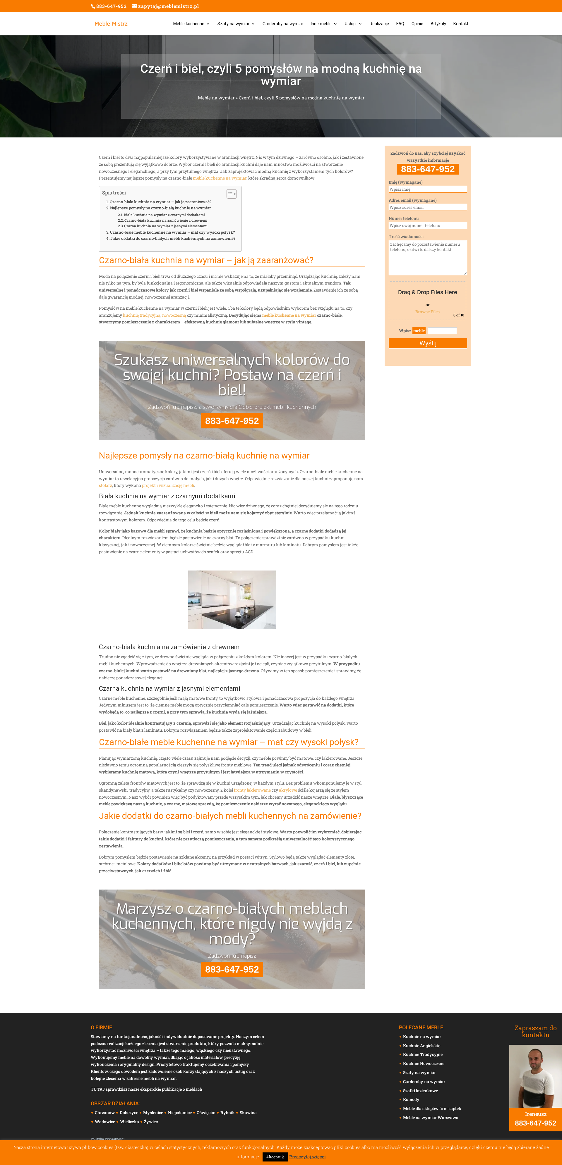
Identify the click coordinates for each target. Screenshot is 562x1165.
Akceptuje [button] (275, 1156)
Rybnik (228, 1112)
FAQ (400, 24)
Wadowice (105, 1121)
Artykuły (438, 24)
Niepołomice (180, 1112)
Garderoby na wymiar (283, 24)
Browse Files (427, 311)
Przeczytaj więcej (307, 1156)
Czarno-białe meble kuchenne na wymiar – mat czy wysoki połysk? (172, 232)
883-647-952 (111, 6)
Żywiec (151, 1121)
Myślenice (153, 1112)
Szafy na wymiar (233, 24)
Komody (411, 1099)
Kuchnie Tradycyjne (423, 1054)
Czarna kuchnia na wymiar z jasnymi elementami (166, 225)
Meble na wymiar (216, 98)
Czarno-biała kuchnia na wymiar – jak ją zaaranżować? (160, 201)
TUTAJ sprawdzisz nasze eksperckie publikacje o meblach (146, 1089)
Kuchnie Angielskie (421, 1045)
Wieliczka (130, 1121)
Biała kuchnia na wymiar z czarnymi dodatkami (164, 214)
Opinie (417, 24)
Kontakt (460, 24)
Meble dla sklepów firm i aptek (432, 1108)
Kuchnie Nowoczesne (423, 1063)
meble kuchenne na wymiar (219, 178)
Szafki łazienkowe (420, 1090)
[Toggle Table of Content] (228, 194)
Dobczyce (129, 1112)
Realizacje (379, 24)
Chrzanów (105, 1112)
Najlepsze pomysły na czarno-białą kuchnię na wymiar (160, 208)
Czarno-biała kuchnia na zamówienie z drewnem (165, 220)
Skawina (249, 1112)
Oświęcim (206, 1112)
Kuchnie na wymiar (422, 1036)
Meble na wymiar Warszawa (430, 1117)
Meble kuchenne (188, 24)
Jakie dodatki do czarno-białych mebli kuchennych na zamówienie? (172, 238)
